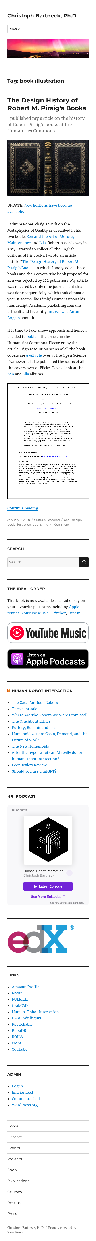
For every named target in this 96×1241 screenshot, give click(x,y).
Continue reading (22, 508)
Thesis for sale (24, 709)
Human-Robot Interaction (42, 691)
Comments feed (26, 1098)
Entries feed (22, 1092)
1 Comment (60, 524)
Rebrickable (22, 1024)
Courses (14, 1192)
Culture (39, 520)
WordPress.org (25, 1105)
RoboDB (19, 1030)
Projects (14, 1159)
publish (33, 336)
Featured (53, 520)
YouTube (19, 1049)
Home (13, 1126)
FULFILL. (20, 999)
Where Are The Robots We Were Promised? (50, 715)
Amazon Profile (25, 987)
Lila (42, 243)
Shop (12, 1170)
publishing (40, 524)
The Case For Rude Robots (35, 702)
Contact (14, 1137)
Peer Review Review (29, 765)
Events (13, 1148)
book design (73, 520)
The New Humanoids (30, 746)
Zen (10, 374)
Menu (15, 29)
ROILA (17, 1037)
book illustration (19, 524)
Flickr (17, 993)
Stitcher (58, 613)
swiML (17, 1043)
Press (12, 1214)
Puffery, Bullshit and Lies (34, 727)
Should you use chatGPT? (34, 771)
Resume (15, 1203)
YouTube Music (34, 613)
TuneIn (74, 613)
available (34, 355)
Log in (17, 1086)
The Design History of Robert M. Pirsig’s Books (46, 104)
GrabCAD (20, 1005)
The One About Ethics (31, 721)
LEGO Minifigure (27, 1018)
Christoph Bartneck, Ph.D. (42, 15)
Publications (18, 1181)
